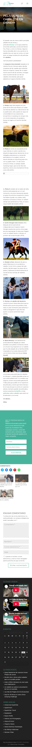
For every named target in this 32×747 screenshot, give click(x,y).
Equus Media (8, 716)
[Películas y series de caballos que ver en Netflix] (6, 478)
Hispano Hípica (9, 724)
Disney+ (12, 45)
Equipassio (7, 713)
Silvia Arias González (17, 744)
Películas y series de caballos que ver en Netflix (6, 484)
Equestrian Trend (10, 710)
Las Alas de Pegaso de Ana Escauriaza (16, 692)
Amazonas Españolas (11, 705)
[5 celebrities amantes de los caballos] (6, 493)
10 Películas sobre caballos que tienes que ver (21, 484)
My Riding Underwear (11, 729)
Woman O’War (9, 732)
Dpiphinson (8, 707)
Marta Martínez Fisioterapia (13, 727)
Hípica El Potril (9, 721)
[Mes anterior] (5, 632)
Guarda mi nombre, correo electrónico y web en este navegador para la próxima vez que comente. (15, 559)
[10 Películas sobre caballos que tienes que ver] (21, 478)
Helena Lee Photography (12, 718)
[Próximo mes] (27, 632)
